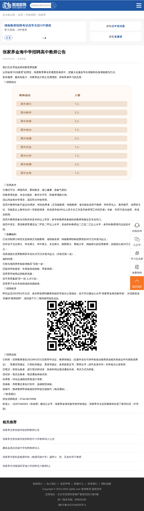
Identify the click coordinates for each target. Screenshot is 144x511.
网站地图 (106, 483)
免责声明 (65, 483)
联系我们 (92, 483)
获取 (115, 26)
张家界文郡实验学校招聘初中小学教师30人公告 (29, 439)
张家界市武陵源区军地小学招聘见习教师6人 (27, 465)
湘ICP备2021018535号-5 (72, 504)
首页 (20, 14)
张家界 (42, 14)
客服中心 (79, 483)
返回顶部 (137, 286)
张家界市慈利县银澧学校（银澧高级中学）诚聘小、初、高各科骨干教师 (42, 457)
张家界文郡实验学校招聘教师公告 (21, 430)
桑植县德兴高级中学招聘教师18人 (21, 448)
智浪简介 (38, 483)
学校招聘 (31, 14)
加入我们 (51, 483)
